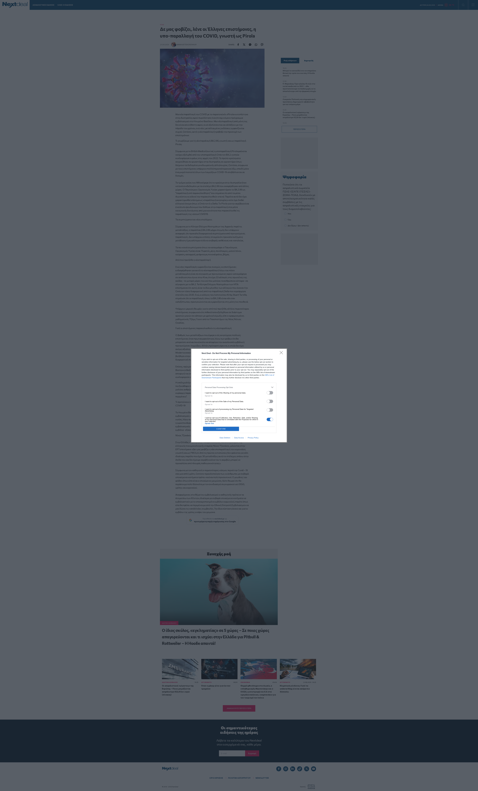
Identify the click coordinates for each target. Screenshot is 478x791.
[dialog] (239, 395)
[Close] (282, 353)
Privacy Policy (253, 438)
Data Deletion (225, 438)
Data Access (239, 438)
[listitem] (239, 387)
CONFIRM (221, 429)
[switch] (270, 392)
